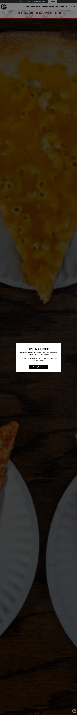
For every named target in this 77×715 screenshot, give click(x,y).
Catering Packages (38, 367)
